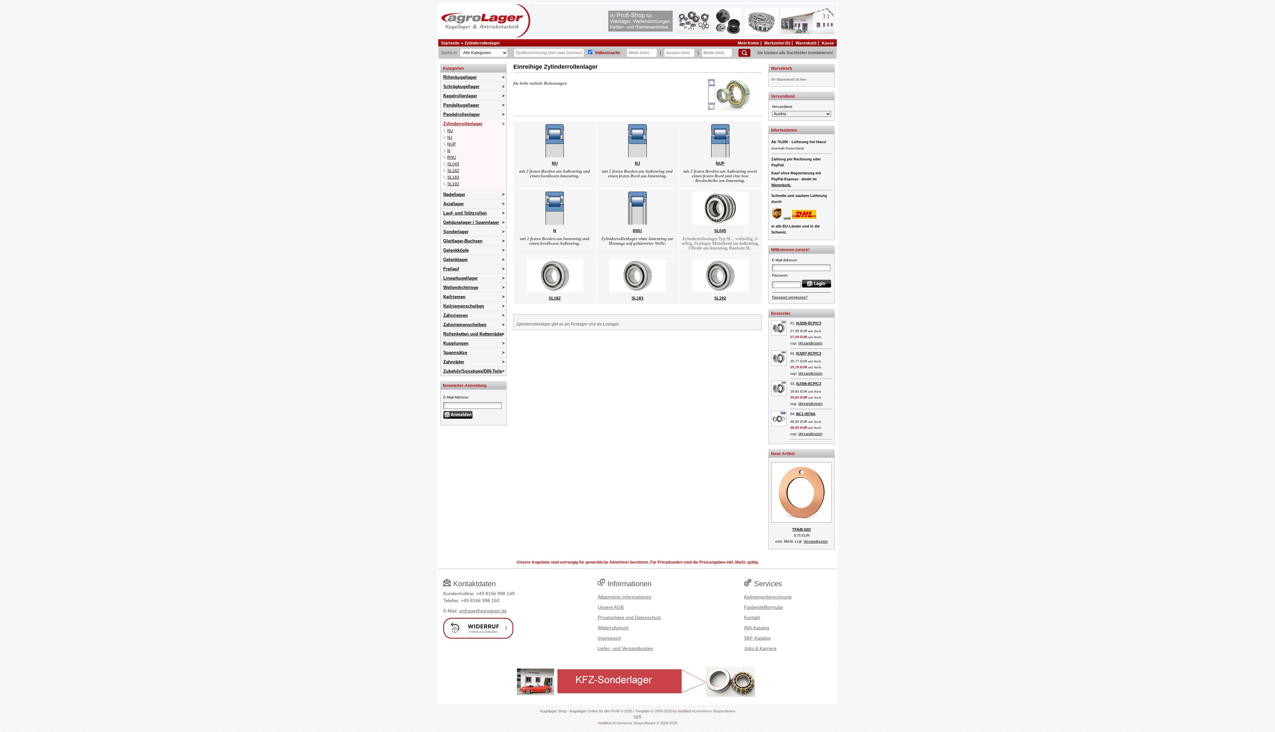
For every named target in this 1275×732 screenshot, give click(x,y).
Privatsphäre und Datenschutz (629, 617)
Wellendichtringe (460, 287)
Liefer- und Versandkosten (625, 648)
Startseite (450, 43)
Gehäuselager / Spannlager (471, 222)
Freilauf (451, 268)
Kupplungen (455, 343)
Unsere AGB (611, 607)
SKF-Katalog (757, 638)
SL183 (453, 177)
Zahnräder (453, 361)
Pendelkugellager (461, 105)
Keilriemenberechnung (768, 596)
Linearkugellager (460, 278)
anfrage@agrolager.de (483, 610)
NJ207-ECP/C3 (808, 353)
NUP (451, 144)
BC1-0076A (805, 414)
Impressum (609, 638)
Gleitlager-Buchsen (462, 240)
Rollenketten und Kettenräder (473, 333)
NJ (449, 137)
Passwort (779, 275)
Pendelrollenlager (461, 114)
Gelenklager (455, 259)
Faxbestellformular (763, 607)
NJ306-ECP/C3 (808, 384)
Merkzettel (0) (777, 43)
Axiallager (453, 203)
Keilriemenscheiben (463, 306)
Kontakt (752, 617)
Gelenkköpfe (456, 250)
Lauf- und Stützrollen (465, 213)
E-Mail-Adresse (455, 397)
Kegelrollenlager (460, 95)
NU (450, 131)
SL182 (453, 170)
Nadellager (454, 194)
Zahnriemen (455, 315)
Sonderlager (455, 231)
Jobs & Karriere (760, 648)
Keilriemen (454, 296)
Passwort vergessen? (790, 297)
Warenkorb (806, 43)
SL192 (453, 184)
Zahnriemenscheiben (464, 324)
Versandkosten (810, 343)
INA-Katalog (756, 627)
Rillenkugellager (460, 77)
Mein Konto (748, 43)
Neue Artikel (783, 453)
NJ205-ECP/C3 (808, 323)
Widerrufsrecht (613, 627)
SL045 (453, 164)
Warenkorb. (781, 185)
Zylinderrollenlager (482, 43)
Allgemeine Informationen (624, 596)
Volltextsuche (607, 52)
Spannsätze (455, 352)
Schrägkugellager (461, 86)
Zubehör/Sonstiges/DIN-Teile (472, 371)
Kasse (828, 43)
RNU (451, 157)
